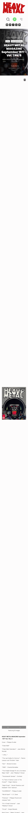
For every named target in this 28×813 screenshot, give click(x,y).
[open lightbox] (14, 403)
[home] (14, 7)
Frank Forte (15, 65)
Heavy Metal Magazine (14, 37)
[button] (21, 19)
